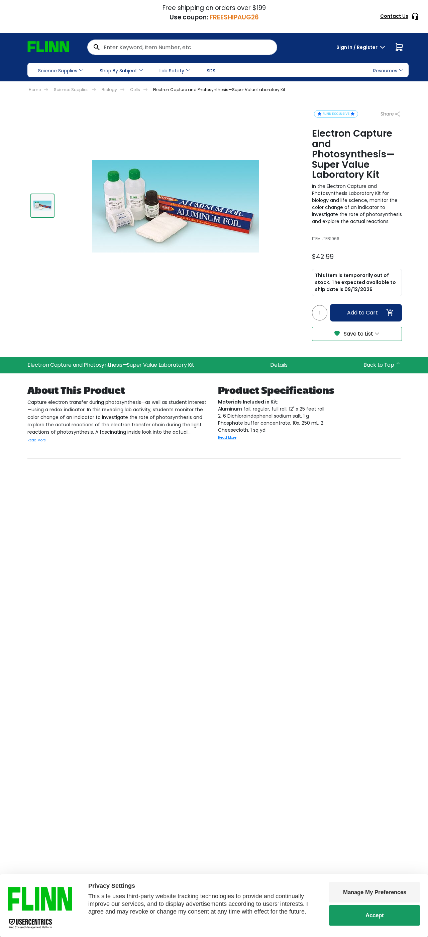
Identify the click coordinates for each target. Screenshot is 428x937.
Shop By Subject (118, 70)
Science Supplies (57, 70)
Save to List (358, 334)
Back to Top (379, 365)
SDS (211, 70)
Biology (109, 89)
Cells (135, 89)
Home (35, 89)
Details (279, 365)
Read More (36, 440)
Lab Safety (171, 70)
